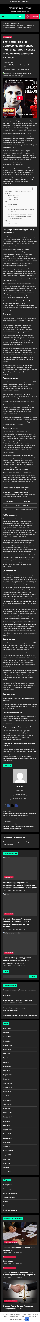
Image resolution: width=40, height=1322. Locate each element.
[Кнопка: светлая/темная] (19, 16)
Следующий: (18, 825)
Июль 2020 (6, 1159)
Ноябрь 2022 (7, 1108)
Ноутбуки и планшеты (10, 1210)
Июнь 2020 (6, 1163)
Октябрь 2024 (7, 1045)
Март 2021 (6, 1125)
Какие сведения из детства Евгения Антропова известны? (22, 210)
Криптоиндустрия (9, 1197)
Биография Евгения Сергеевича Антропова (18, 191)
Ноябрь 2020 (7, 1142)
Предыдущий (19, 814)
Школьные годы (12, 204)
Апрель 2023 (7, 1100)
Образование (9, 202)
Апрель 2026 (7, 1037)
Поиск (6, 971)
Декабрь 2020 (7, 1138)
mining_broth (8, 62)
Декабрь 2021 (7, 1117)
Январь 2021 (7, 1134)
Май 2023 (6, 1096)
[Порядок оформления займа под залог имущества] (20, 1233)
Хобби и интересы (13, 199)
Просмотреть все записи (20, 799)
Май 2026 (6, 1032)
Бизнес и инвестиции (10, 1193)
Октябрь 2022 (7, 1113)
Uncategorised (7, 37)
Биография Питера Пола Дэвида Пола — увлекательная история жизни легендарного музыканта (19, 960)
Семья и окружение (13, 198)
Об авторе (8, 221)
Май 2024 (6, 1062)
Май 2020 (6, 1167)
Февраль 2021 (7, 1129)
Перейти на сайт (20, 794)
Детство (7, 193)
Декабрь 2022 (7, 1104)
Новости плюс (7, 1206)
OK (27, 1319)
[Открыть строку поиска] (22, 16)
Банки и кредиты (8, 1189)
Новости (5, 1201)
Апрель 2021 (7, 1121)
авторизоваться (8, 844)
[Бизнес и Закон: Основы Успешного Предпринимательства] (20, 1291)
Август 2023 (7, 1091)
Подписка (34, 16)
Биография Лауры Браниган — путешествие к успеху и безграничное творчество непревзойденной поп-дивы (20, 885)
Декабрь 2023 (7, 1083)
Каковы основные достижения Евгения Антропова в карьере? (21, 217)
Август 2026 (7, 1028)
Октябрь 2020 (7, 1146)
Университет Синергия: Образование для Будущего (20, 1015)
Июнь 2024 (6, 1058)
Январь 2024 (7, 1079)
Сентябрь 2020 (8, 1151)
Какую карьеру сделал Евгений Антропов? (21, 214)
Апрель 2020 (7, 1172)
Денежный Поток (20, 8)
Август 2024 (7, 1049)
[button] (3, 16)
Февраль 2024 (7, 1075)
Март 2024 (6, 1070)
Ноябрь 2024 (7, 1041)
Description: (7, 995)
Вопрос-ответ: (9, 207)
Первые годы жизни (14, 196)
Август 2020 (7, 1155)
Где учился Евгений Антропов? (18, 213)
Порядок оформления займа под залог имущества (19, 990)
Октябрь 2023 (7, 1087)
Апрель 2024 (7, 1066)
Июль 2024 (6, 1053)
